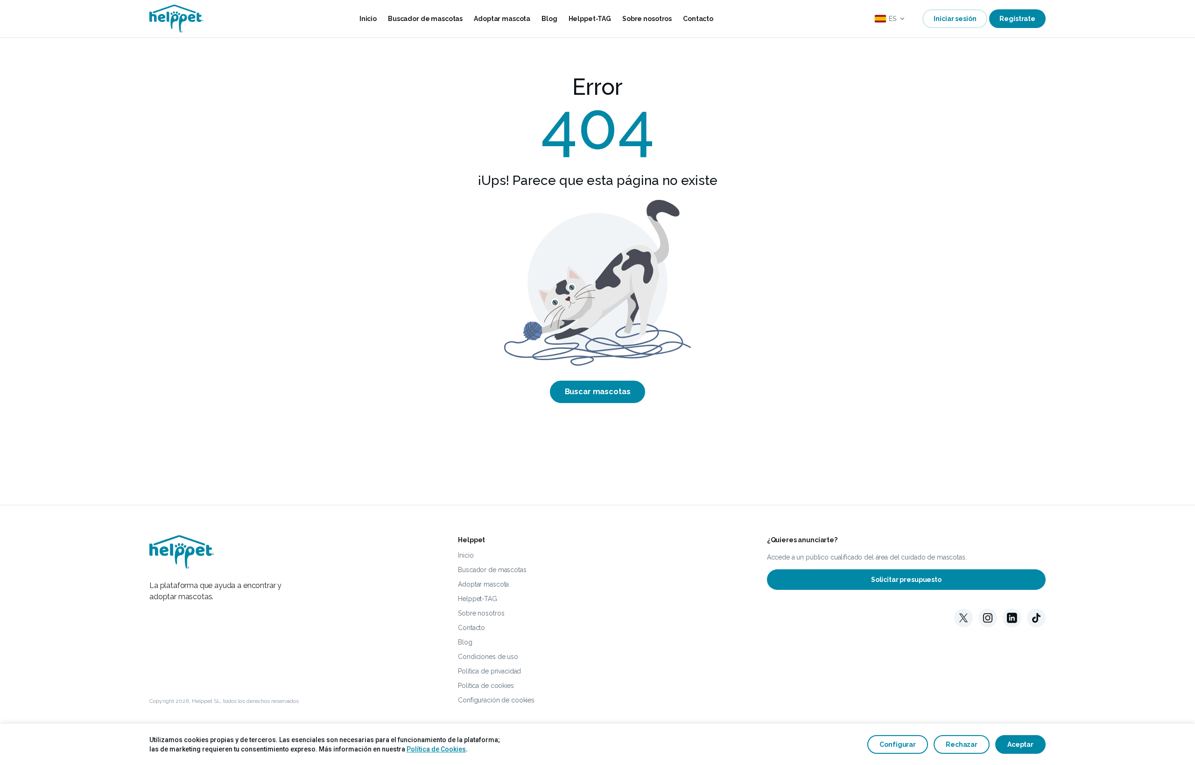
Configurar (897, 744)
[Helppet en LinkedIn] (1012, 618)
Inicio (368, 18)
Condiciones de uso (488, 656)
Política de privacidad (489, 671)
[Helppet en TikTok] (1036, 618)
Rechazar (961, 744)
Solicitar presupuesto (906, 579)
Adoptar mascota (502, 18)
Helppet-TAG (590, 18)
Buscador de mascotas (425, 18)
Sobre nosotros (647, 18)
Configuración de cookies (496, 700)
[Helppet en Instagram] (987, 618)
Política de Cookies (436, 749)
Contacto (698, 18)
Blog (549, 18)
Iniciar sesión (955, 18)
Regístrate (1017, 18)
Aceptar (1020, 744)
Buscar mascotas (598, 391)
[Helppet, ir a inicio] (176, 19)
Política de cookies (485, 685)
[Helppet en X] (963, 618)
